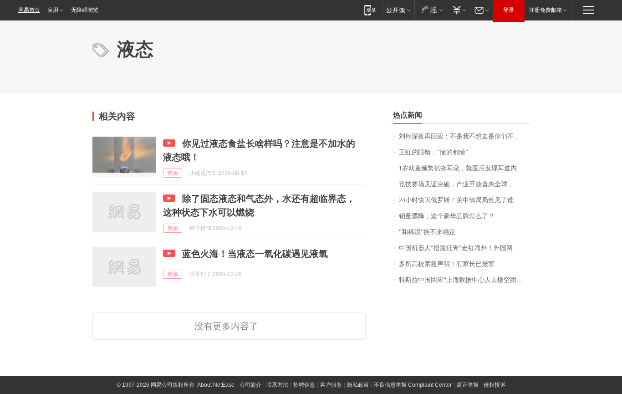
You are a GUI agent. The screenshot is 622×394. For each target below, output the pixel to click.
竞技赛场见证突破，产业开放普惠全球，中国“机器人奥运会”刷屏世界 (464, 184)
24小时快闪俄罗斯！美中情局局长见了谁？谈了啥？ (464, 200)
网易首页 (29, 10)
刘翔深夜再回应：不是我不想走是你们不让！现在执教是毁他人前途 (464, 136)
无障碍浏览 (84, 10)
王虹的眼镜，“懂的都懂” (433, 152)
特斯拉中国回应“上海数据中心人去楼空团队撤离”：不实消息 (464, 279)
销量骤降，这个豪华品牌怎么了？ (447, 216)
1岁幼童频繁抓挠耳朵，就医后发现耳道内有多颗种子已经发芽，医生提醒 (464, 168)
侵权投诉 (494, 385)
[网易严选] (430, 10)
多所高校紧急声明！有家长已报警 (447, 264)
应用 (52, 10)
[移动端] (370, 10)
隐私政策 (358, 385)
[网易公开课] (398, 10)
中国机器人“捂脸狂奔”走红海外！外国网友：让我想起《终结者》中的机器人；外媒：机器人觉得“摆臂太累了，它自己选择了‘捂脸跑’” (464, 248)
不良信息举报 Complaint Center (413, 385)
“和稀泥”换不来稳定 (427, 232)
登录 (508, 10)
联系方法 (277, 385)
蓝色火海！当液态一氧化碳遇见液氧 (255, 254)
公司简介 (250, 385)
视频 (172, 173)
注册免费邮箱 (545, 10)
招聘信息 (304, 385)
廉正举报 (468, 385)
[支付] (458, 10)
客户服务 (331, 385)
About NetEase (216, 385)
